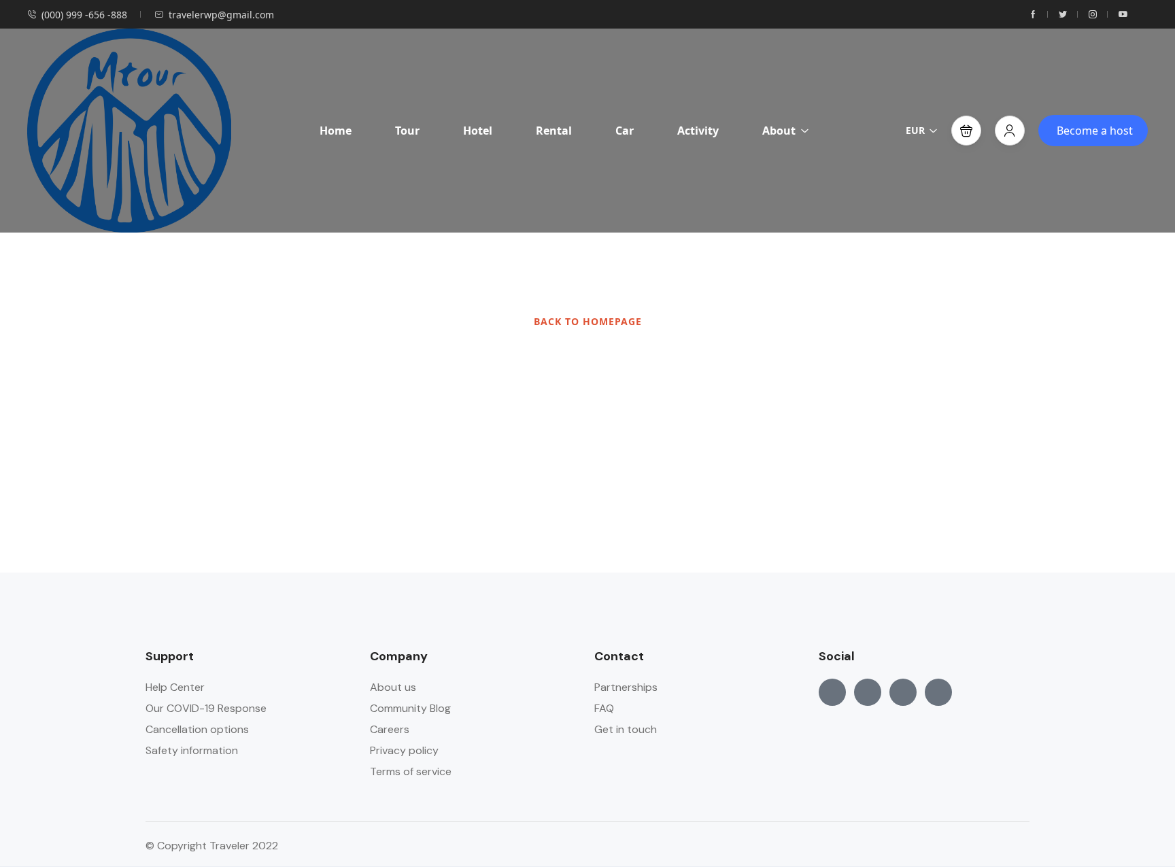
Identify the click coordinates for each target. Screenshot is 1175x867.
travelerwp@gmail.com (221, 14)
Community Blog (410, 708)
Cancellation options (197, 729)
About (779, 130)
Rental (554, 130)
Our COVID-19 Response (206, 708)
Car (624, 130)
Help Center (175, 687)
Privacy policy (404, 750)
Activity (698, 130)
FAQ (604, 708)
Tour (407, 130)
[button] (966, 131)
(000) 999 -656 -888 (84, 14)
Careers (389, 729)
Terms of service (411, 771)
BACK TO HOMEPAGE (588, 321)
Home (336, 130)
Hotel (477, 130)
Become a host (1095, 130)
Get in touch (625, 729)
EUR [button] (915, 130)
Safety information (192, 750)
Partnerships (626, 687)
